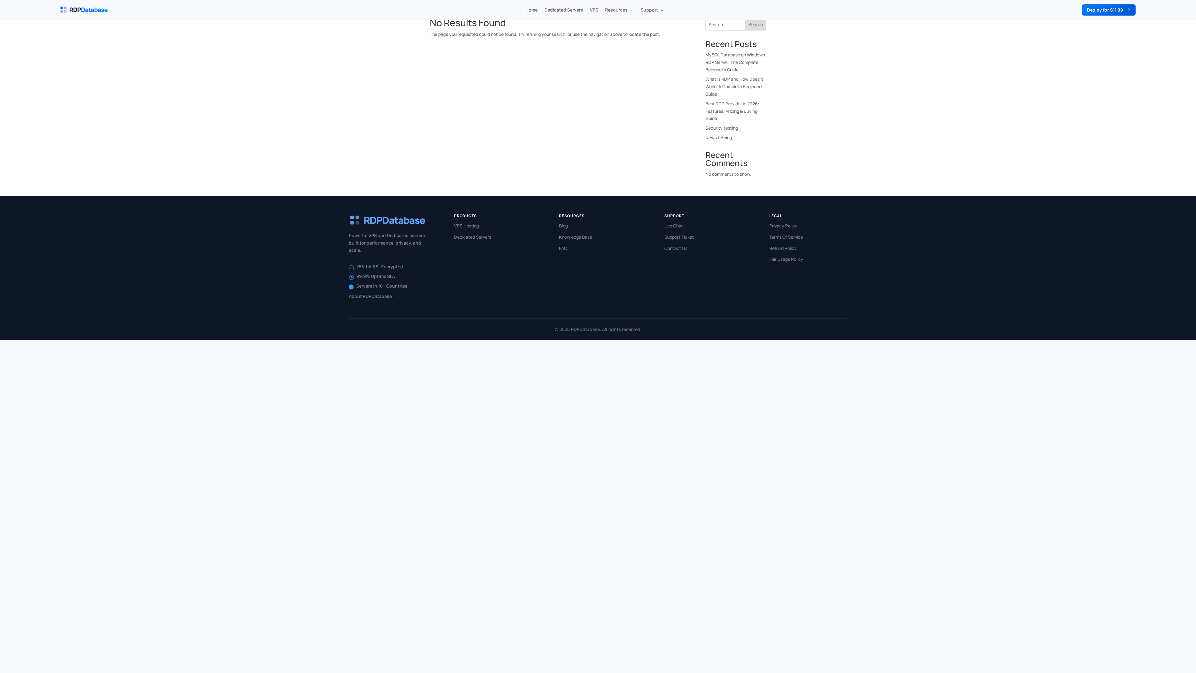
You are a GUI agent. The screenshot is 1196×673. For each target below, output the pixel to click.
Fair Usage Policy (786, 259)
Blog (563, 226)
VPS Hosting (466, 226)
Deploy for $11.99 (1109, 10)
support (649, 10)
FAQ (563, 248)
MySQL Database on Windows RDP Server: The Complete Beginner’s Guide (735, 62)
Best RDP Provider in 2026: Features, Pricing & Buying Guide (732, 111)
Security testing (721, 128)
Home (531, 10)
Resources (616, 10)
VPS (594, 10)
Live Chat (673, 226)
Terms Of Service (786, 237)
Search (755, 24)
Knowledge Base (575, 237)
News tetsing (718, 138)
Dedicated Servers (472, 237)
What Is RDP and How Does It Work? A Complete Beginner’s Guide (734, 86)
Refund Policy (783, 248)
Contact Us (675, 248)
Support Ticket (679, 237)
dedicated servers (563, 10)
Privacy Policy (783, 226)
